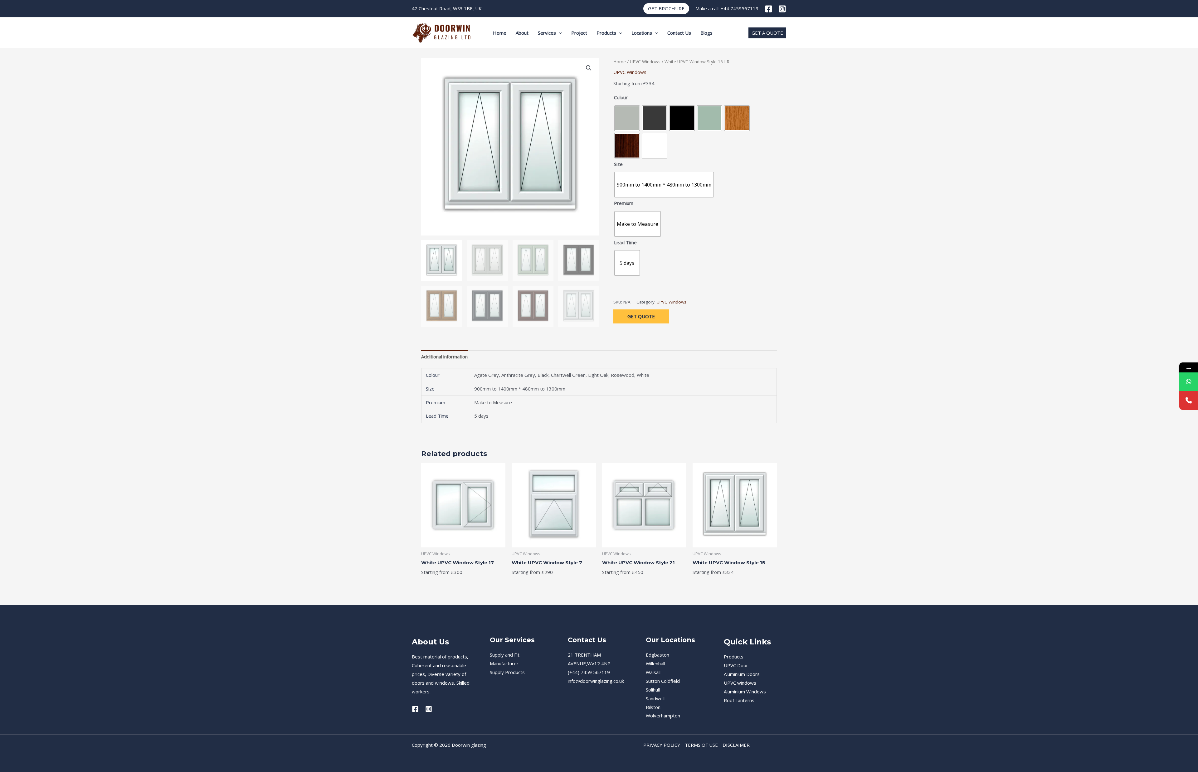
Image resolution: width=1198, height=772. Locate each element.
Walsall (653, 672)
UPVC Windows (645, 62)
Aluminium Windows (745, 691)
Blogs (706, 33)
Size (618, 164)
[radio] (627, 118)
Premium (623, 203)
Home (499, 33)
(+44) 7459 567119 (589, 672)
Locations (641, 33)
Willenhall (655, 663)
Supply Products (507, 672)
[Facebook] (768, 9)
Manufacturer (504, 663)
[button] (666, 8)
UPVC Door (736, 665)
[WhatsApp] (1188, 381)
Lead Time (625, 242)
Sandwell (655, 698)
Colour (621, 97)
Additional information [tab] (444, 356)
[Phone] (1188, 400)
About (522, 33)
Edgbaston (657, 655)
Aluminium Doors (742, 674)
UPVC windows (740, 683)
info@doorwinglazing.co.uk (596, 681)
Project (579, 33)
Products (606, 33)
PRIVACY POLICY (661, 745)
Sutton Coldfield (663, 681)
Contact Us (679, 33)
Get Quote (641, 316)
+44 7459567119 (739, 8)
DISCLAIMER (736, 745)
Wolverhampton (663, 715)
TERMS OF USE (701, 745)
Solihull (653, 690)
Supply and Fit (504, 655)
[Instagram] (782, 9)
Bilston (653, 707)
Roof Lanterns (739, 700)
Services (547, 33)
